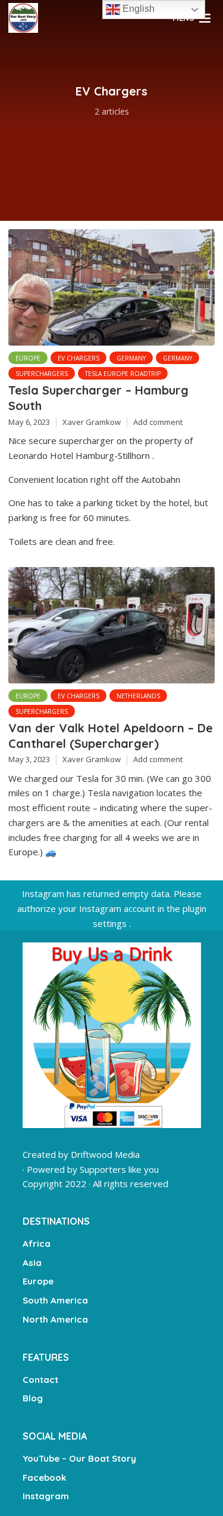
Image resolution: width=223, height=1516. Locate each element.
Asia (32, 1262)
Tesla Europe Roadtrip (123, 373)
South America (55, 1300)
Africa (37, 1243)
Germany (131, 358)
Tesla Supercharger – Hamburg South (98, 398)
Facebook (44, 1477)
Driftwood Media (105, 1154)
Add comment (158, 422)
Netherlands (138, 696)
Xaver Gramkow (91, 422)
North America (55, 1319)
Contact (40, 1379)
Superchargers (41, 373)
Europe (27, 358)
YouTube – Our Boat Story (79, 1458)
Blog (33, 1398)
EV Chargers (78, 358)
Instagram (46, 1496)
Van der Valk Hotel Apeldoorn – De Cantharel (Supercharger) (110, 735)
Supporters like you (119, 1169)
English (137, 9)
